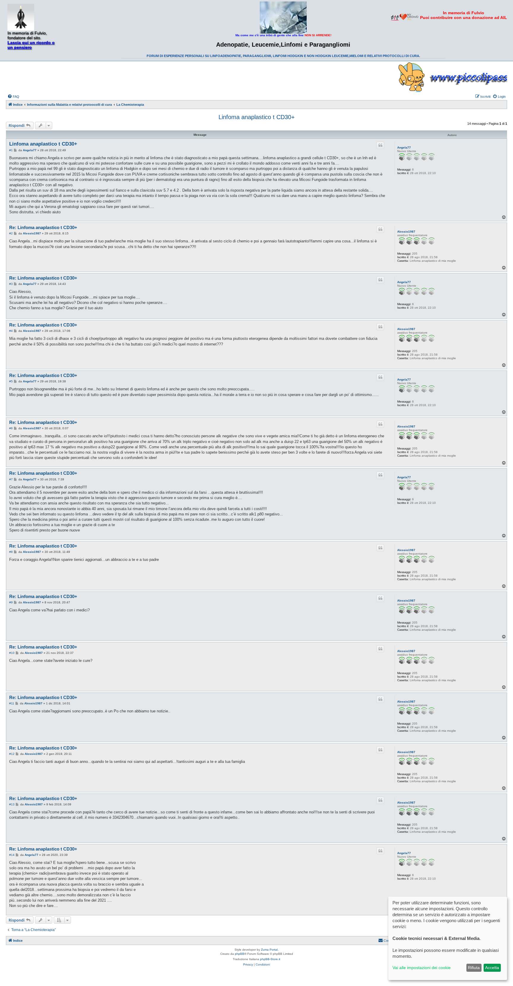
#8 (11, 551)
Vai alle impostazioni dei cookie (421, 967)
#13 (12, 804)
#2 (11, 233)
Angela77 (404, 147)
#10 (12, 652)
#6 (11, 428)
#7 (11, 479)
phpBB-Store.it (270, 959)
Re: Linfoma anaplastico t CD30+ (43, 227)
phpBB (239, 953)
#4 (11, 330)
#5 (11, 381)
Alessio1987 (406, 231)
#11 (11, 703)
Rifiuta (474, 967)
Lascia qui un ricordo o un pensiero (31, 45)
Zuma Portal (269, 949)
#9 (11, 602)
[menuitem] (13, 96)
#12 (12, 753)
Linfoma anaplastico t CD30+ (256, 117)
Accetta (492, 967)
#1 (11, 150)
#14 (12, 854)
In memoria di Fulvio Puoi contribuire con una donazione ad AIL (463, 15)
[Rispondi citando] (380, 145)
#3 (11, 283)
